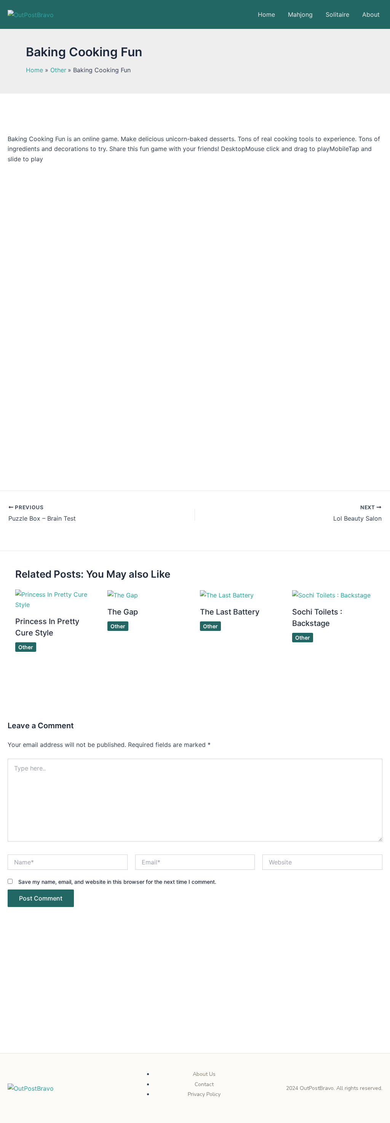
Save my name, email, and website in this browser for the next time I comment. (117, 881)
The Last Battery (229, 611)
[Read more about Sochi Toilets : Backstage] (331, 594)
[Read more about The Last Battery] (227, 594)
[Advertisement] (195, 997)
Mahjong (300, 14)
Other (25, 647)
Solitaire (337, 14)
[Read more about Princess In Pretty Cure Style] (56, 599)
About (371, 14)
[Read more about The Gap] (122, 594)
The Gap (122, 611)
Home (266, 14)
